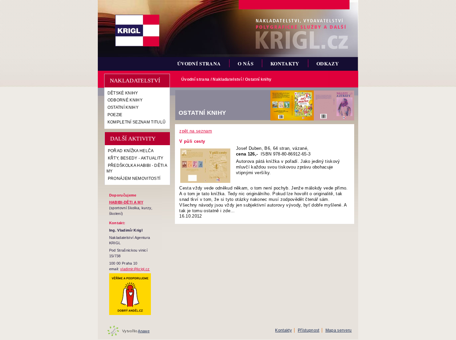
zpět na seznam (195, 130)
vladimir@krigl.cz (135, 269)
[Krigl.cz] (137, 31)
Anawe (144, 331)
